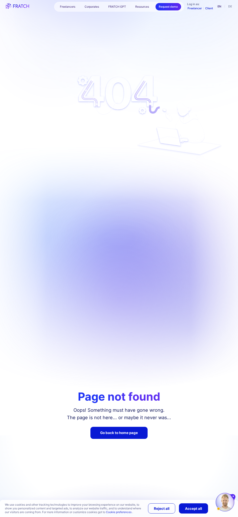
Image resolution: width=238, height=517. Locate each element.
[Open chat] (225, 502)
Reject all (161, 508)
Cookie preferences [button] (119, 512)
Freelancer (195, 8)
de (230, 6)
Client (209, 8)
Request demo (168, 6)
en (219, 6)
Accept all (193, 508)
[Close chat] (233, 496)
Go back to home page (119, 433)
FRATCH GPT (117, 6)
